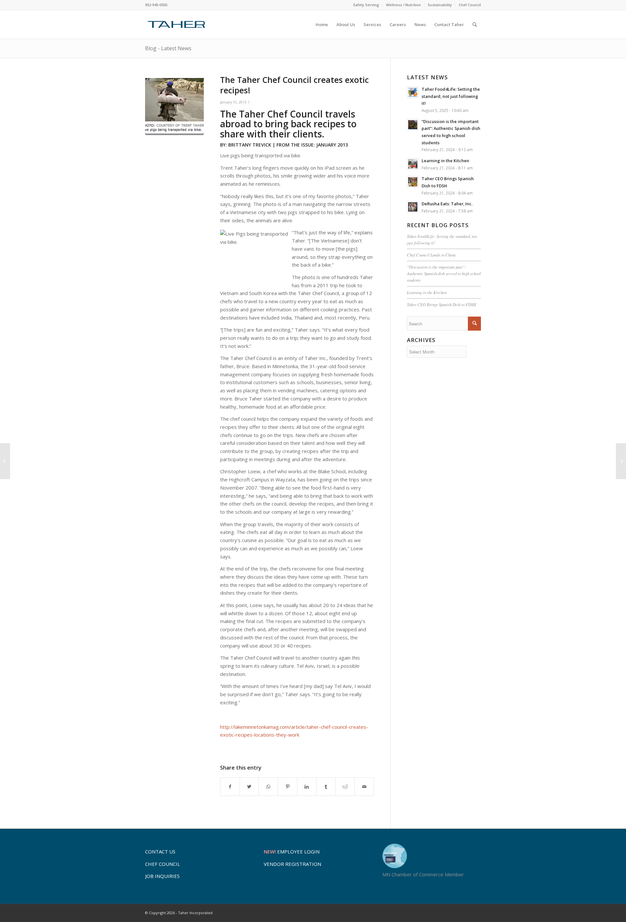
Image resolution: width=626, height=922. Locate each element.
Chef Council (470, 4)
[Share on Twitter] (249, 787)
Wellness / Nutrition (403, 4)
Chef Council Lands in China (431, 255)
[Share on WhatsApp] (268, 787)
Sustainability (440, 4)
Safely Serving (366, 4)
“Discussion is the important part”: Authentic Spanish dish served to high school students (444, 273)
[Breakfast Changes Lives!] (621, 461)
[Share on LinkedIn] (306, 787)
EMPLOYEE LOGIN (292, 851)
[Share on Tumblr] (326, 787)
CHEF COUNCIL (162, 864)
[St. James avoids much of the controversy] (5, 461)
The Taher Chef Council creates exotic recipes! (294, 85)
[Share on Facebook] (230, 787)
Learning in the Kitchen (427, 292)
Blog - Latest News (168, 48)
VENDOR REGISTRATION (292, 864)
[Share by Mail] (364, 787)
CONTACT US (160, 851)
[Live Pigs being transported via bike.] (174, 105)
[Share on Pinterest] (287, 787)
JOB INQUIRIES (162, 876)
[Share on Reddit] (344, 787)
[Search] (474, 24)
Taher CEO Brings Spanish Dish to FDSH (441, 304)
